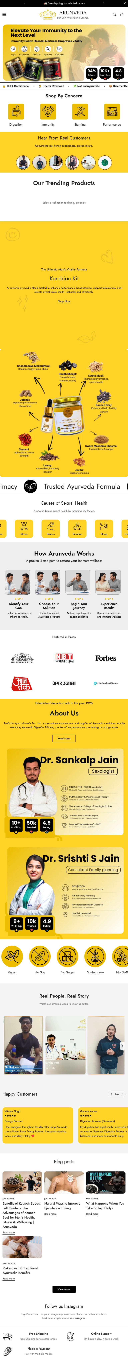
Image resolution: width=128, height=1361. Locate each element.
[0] (122, 14)
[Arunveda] (64, 14)
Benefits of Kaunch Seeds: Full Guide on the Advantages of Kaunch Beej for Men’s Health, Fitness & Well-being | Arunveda (21, 1215)
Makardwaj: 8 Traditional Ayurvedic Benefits (20, 1270)
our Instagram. (78, 1318)
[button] (24, 529)
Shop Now (64, 301)
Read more (8, 1232)
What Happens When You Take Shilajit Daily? (105, 1206)
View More (64, 1289)
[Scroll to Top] (121, 1343)
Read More (64, 738)
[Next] (103, 3)
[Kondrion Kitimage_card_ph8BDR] (64, 285)
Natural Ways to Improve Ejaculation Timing (62, 1206)
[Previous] (24, 3)
